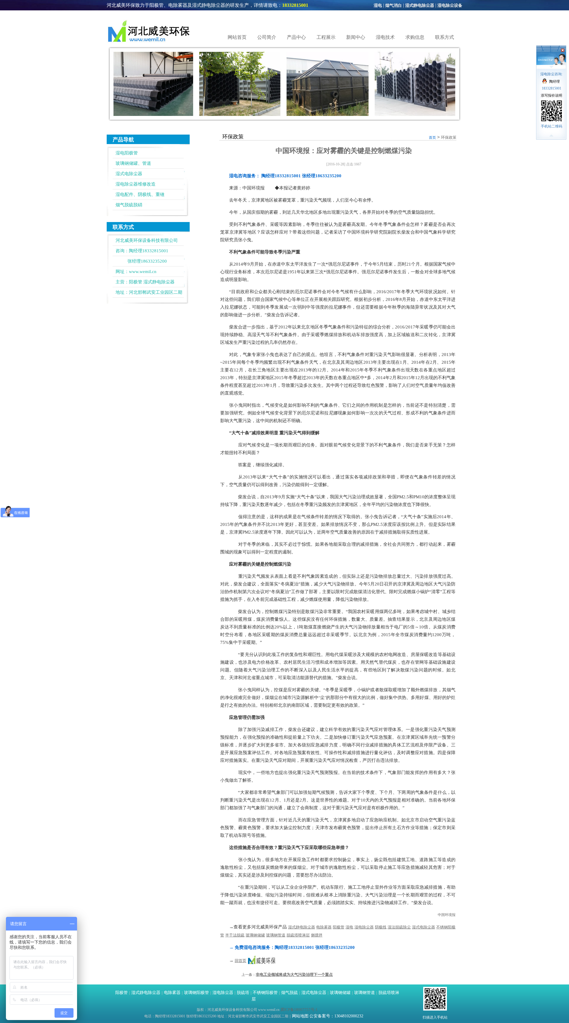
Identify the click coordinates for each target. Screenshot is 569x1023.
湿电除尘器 (364, 927)
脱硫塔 (243, 992)
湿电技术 (385, 37)
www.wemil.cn (142, 271)
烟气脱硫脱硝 (129, 204)
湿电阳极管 (127, 153)
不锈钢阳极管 (265, 992)
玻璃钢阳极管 (196, 992)
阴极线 (380, 927)
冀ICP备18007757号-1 (299, 1009)
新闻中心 (355, 37)
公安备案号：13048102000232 (336, 1016)
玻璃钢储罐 (255, 935)
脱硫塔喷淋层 (298, 935)
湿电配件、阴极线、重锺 (140, 194)
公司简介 (266, 37)
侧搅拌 (316, 935)
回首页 (240, 960)
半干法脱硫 (234, 935)
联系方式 (444, 37)
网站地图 (300, 1016)
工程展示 (326, 37)
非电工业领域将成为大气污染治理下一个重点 (294, 974)
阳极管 (135, 282)
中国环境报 (446, 915)
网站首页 (237, 37)
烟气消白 (393, 5)
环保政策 (448, 137)
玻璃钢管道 (275, 935)
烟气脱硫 (289, 992)
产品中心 (296, 37)
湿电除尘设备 (449, 5)
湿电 (378, 5)
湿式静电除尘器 (419, 5)
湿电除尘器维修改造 (136, 184)
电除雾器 (324, 927)
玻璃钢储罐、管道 (133, 163)
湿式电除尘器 (129, 173)
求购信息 (414, 37)
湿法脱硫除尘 (399, 927)
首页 (432, 137)
